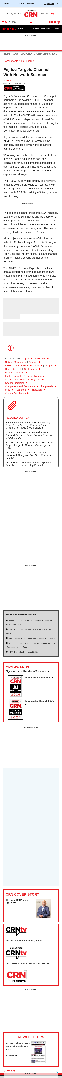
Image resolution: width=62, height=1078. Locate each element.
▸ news (14, 54)
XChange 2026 (24, 29)
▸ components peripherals (34, 54)
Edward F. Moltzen (15, 80)
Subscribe (11, 1055)
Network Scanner (14, 362)
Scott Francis (31, 369)
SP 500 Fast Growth (41, 29)
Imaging (49, 365)
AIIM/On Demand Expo (17, 365)
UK (47, 14)
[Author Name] (10, 312)
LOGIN (52, 22)
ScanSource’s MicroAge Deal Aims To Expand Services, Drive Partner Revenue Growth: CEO (29, 435)
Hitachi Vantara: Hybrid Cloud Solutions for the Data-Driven (32, 638)
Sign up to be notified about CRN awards (27, 671)
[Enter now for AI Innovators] (17, 696)
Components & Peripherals (18, 61)
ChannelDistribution (15, 393)
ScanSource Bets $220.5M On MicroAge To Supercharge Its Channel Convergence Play (31, 445)
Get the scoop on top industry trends (24, 940)
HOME (7, 54)
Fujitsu (26, 358)
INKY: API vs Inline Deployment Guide (23, 652)
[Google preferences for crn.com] (14, 88)
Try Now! (49, 3)
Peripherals (47, 386)
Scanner (33, 362)
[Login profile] (58, 22)
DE (42, 14)
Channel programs (15, 383)
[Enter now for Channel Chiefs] (17, 718)
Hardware (37, 390)
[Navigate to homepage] (31, 16)
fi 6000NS (40, 358)
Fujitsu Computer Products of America (24, 376)
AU (19, 14)
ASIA (9, 14)
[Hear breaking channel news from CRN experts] (16, 976)
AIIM (37, 365)
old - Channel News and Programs (23, 379)
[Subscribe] (38, 1062)
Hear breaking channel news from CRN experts (29, 963)
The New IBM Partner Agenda (17, 901)
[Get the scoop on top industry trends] (16, 953)
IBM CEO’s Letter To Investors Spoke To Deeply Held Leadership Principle (29, 464)
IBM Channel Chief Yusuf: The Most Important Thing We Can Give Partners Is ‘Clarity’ (29, 455)
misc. (8, 390)
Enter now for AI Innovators (38, 677)
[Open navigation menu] (4, 22)
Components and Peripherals (20, 386)
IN (15, 14)
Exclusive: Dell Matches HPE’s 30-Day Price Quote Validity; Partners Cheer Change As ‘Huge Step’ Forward (28, 425)
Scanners (21, 390)
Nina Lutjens (12, 369)
